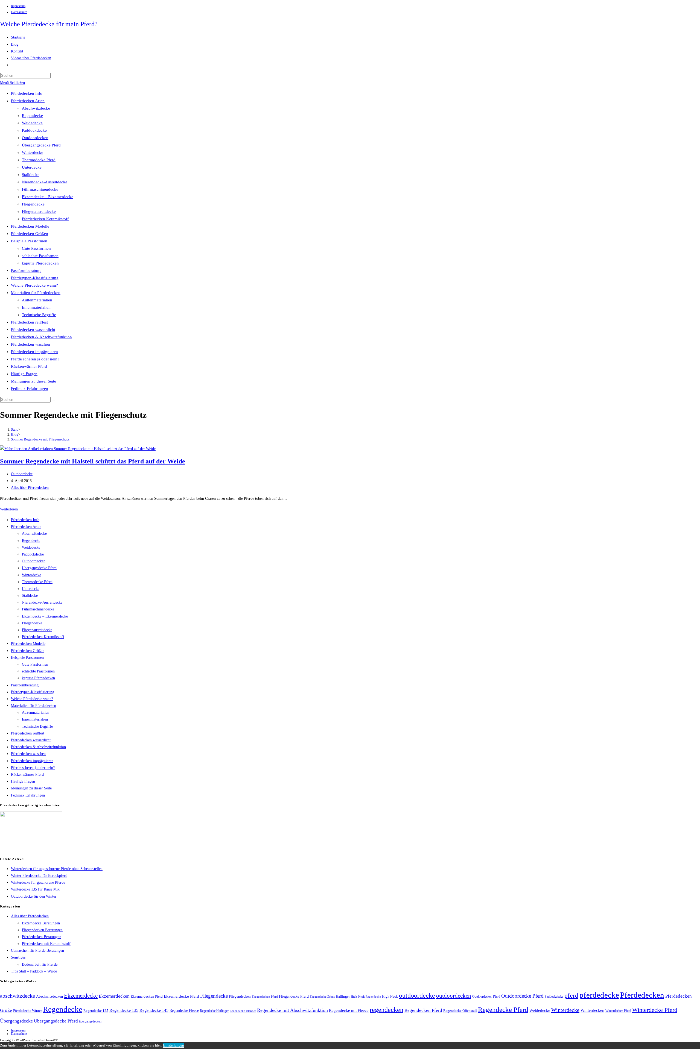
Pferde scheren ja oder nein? (35, 359)
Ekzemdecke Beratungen (41, 923)
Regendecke (32, 115)
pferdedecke (599, 995)
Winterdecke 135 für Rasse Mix (35, 889)
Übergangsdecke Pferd (41, 145)
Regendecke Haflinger (214, 1011)
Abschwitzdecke (36, 108)
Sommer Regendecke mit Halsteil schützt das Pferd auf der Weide (92, 461)
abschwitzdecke (17, 996)
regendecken (386, 1009)
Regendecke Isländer (243, 1010)
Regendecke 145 (153, 1010)
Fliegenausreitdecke (39, 211)
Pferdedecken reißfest (29, 322)
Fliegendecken (240, 996)
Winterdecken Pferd (618, 1011)
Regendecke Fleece (184, 1010)
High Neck (390, 996)
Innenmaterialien (36, 307)
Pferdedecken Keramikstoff (45, 219)
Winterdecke (32, 152)
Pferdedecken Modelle (30, 226)
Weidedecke (32, 123)
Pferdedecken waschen (30, 344)
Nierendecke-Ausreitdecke (44, 182)
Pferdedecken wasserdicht (33, 329)
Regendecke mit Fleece (349, 1010)
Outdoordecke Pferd (522, 996)
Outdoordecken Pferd (486, 996)
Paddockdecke (34, 130)
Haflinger (343, 996)
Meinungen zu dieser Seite (33, 381)
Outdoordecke (22, 474)
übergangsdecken (90, 1021)
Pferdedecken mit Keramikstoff (46, 944)
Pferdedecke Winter (27, 1011)
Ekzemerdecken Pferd (147, 996)
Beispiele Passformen (29, 241)
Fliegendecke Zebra (322, 996)
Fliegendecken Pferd (265, 996)
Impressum (18, 6)
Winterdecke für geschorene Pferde (38, 882)
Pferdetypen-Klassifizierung (35, 278)
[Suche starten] (54, 400)
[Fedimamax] (31, 816)
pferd (571, 995)
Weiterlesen (9, 509)
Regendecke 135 (123, 1010)
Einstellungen (173, 1045)
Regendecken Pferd (423, 1010)
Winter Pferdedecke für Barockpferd (39, 876)
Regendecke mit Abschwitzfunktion (292, 1010)
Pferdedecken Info (26, 93)
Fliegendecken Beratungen (42, 930)
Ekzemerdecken (114, 996)
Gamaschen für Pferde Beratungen (37, 950)
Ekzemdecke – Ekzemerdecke (47, 197)
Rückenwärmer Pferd (29, 366)
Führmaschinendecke (40, 189)
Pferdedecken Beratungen (41, 937)
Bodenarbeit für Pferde (39, 964)
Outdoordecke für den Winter (33, 896)
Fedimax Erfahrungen (29, 388)
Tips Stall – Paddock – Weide (34, 971)
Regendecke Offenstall (460, 1011)
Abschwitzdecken (49, 996)
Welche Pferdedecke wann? (34, 285)
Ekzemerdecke (81, 995)
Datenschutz (19, 12)
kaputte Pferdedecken (40, 263)
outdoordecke (417, 995)
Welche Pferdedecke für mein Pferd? (49, 24)
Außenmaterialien (37, 300)
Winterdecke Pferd (654, 1010)
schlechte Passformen (40, 256)
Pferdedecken (642, 995)
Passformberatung (26, 270)
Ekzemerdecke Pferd (181, 996)
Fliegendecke (33, 204)
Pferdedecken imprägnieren (34, 351)
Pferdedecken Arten (28, 101)
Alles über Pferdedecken (30, 488)
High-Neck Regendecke (366, 996)
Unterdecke (32, 167)
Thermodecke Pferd (39, 160)
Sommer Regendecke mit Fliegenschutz (40, 439)
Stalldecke (30, 174)
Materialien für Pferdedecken (35, 292)
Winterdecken (592, 1010)
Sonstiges (18, 957)
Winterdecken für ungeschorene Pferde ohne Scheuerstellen (57, 869)
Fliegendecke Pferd (294, 996)
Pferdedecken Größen (29, 233)
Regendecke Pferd (503, 1009)
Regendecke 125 (95, 1011)
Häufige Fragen (24, 374)
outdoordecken (453, 996)
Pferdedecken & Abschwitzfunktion (41, 337)
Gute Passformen (36, 248)
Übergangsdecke (16, 1021)
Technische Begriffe (39, 315)
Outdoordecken (35, 138)
